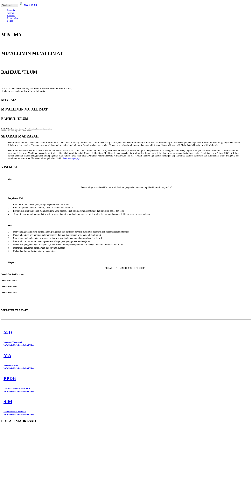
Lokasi (10, 21)
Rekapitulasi (12, 18)
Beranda (11, 10)
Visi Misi (11, 15)
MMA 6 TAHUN (30, 5)
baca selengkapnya (71, 158)
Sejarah (10, 13)
